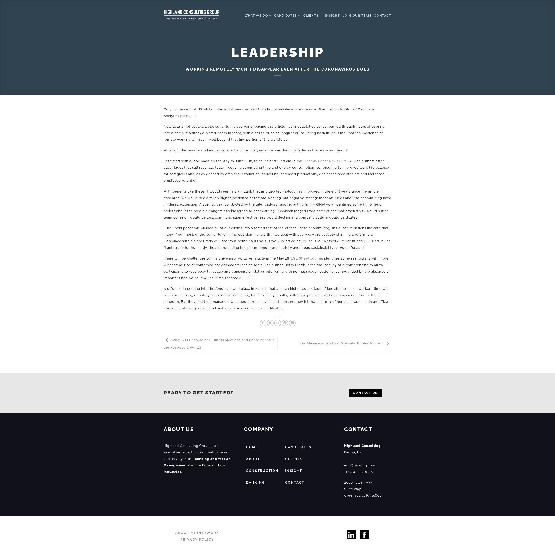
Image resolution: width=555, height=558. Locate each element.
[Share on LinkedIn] (292, 323)
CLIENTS (294, 459)
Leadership (277, 52)
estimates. (189, 116)
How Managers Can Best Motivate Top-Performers (341, 343)
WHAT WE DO (256, 15)
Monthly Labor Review (323, 161)
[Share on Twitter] (270, 323)
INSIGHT (293, 471)
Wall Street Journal (306, 258)
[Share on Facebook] (263, 323)
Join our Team (357, 15)
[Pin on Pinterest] (285, 323)
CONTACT (294, 482)
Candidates (285, 15)
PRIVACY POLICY (197, 540)
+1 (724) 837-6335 (358, 472)
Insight (332, 15)
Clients (311, 15)
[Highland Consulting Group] (192, 15)
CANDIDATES (298, 447)
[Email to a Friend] (277, 323)
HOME (252, 447)
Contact (382, 15)
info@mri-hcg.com (359, 465)
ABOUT (253, 459)
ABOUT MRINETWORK (197, 533)
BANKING (255, 482)
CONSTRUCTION (262, 471)
